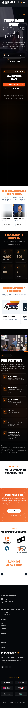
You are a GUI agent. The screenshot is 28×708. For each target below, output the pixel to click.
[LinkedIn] (6, 667)
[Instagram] (10, 667)
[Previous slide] (2, 574)
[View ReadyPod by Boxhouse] (21, 549)
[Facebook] (2, 667)
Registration (3, 633)
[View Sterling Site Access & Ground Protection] (7, 540)
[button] (6, 215)
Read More (13, 150)
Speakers (3, 631)
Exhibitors (3, 628)
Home (2, 623)
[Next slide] (26, 574)
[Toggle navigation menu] (24, 2)
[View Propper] (7, 549)
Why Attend (3, 626)
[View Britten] (21, 540)
